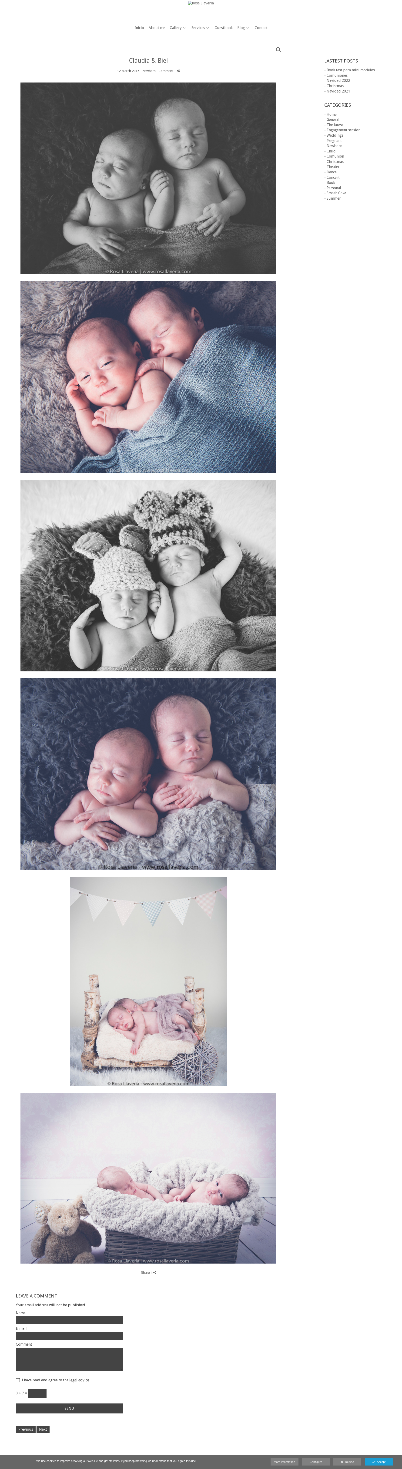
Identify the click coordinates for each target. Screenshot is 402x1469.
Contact (261, 28)
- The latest (333, 125)
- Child (330, 151)
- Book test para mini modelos (349, 70)
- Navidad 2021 (337, 91)
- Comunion (334, 156)
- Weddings (333, 135)
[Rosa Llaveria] (201, 11)
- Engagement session (342, 130)
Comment (24, 1344)
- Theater (332, 167)
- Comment (165, 71)
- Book (329, 182)
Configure (316, 1462)
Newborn (149, 71)
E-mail (21, 1329)
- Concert (332, 177)
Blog (241, 28)
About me (157, 28)
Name (21, 1313)
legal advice (79, 1380)
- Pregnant (333, 141)
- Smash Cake (335, 193)
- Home (330, 114)
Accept (380, 1462)
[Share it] (178, 70)
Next (43, 1429)
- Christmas (334, 86)
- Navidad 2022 (337, 80)
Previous (25, 1429)
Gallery (176, 28)
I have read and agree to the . (55, 1380)
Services (198, 28)
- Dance (330, 172)
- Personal (332, 188)
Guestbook (224, 28)
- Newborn (333, 146)
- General (331, 119)
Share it (147, 1272)
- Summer (332, 198)
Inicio (139, 28)
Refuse (349, 1462)
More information (284, 1462)
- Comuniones (336, 75)
